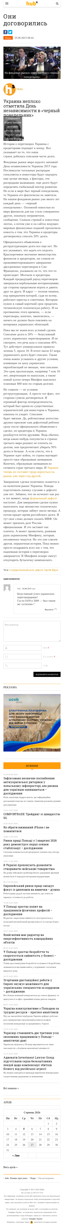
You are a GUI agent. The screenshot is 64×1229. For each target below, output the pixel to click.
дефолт (39, 570)
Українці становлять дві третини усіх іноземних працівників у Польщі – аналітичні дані (31, 1036)
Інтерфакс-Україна (35, 1219)
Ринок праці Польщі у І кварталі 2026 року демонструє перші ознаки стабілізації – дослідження (30, 844)
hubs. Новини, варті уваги (32, 3)
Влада (8, 37)
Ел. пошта (48, 656)
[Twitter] (10, 32)
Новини (32, 765)
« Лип (15, 1155)
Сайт (45, 665)
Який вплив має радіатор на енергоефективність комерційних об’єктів (28, 938)
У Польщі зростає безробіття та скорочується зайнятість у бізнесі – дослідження (29, 955)
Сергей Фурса (51, 570)
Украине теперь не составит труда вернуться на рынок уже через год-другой (30, 471)
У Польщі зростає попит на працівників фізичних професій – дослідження (27, 910)
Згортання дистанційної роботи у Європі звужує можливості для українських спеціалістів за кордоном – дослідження (31, 985)
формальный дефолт (43, 498)
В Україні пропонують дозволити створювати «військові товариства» (29, 867)
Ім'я (45, 647)
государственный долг (21, 570)
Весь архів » (10, 1167)
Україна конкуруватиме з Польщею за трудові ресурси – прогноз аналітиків (31, 1010)
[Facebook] (5, 32)
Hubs (20, 89)
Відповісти (49, 609)
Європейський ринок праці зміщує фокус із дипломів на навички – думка (31, 887)
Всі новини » (11, 1088)
